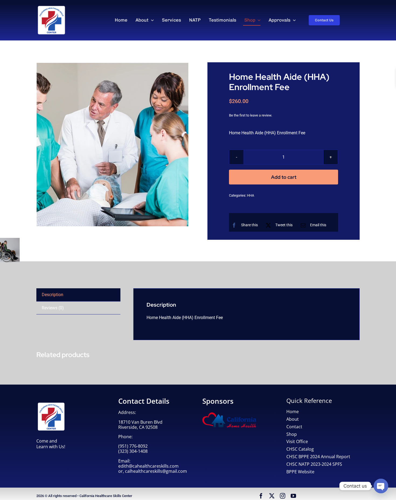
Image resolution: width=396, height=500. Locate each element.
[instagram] (282, 496)
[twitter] (272, 496)
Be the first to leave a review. (250, 115)
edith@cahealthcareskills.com (148, 466)
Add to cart (283, 177)
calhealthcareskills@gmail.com (156, 471)
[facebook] (261, 496)
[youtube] (293, 496)
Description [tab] (52, 294)
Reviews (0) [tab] (53, 307)
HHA (250, 195)
